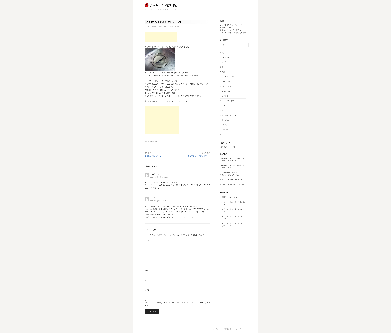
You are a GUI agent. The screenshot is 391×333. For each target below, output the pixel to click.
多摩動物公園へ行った (153, 156)
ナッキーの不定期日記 (163, 5)
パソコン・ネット (226, 91)
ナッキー (162, 26)
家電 (221, 110)
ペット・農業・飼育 (227, 101)
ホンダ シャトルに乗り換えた (231, 202)
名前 (146, 270)
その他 (222, 72)
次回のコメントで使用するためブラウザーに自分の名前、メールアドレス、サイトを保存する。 (177, 304)
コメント (149, 240)
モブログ (223, 105)
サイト (147, 290)
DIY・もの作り (225, 57)
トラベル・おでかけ (227, 86)
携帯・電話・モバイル (228, 115)
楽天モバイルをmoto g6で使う (231, 179)
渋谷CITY (223, 125)
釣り (221, 134)
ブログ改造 (224, 96)
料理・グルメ (152, 141)
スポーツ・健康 (225, 81)
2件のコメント (174, 26)
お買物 (222, 67)
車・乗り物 (224, 130)
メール (147, 280)
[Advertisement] (161, 37)
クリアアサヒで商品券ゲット (199, 156)
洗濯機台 (223, 197)
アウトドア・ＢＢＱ (227, 77)
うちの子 (223, 62)
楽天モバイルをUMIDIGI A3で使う (232, 184)
